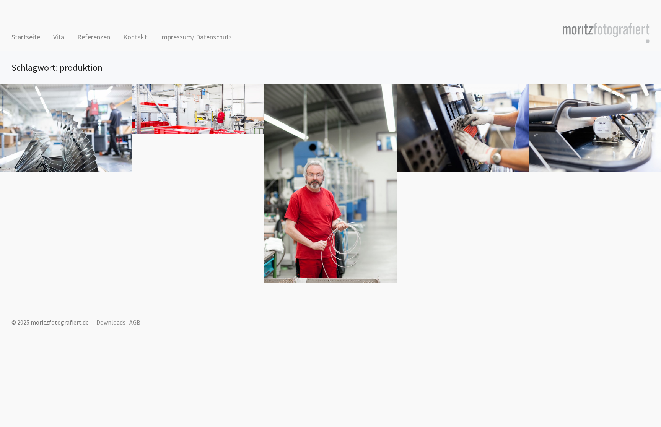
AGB (134, 322)
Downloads (110, 322)
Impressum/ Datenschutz (196, 36)
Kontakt (135, 36)
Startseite (25, 36)
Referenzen (93, 36)
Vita (58, 36)
